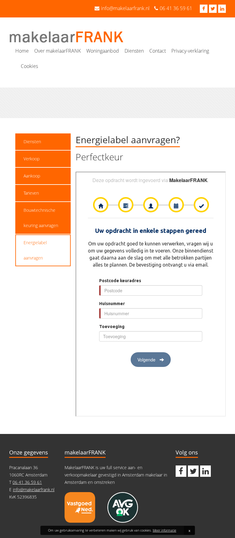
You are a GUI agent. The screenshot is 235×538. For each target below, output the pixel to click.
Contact (157, 50)
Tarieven (31, 193)
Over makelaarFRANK (57, 50)
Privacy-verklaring (190, 50)
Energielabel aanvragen (35, 250)
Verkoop (31, 159)
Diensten (134, 50)
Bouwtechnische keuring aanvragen (41, 217)
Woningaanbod (102, 50)
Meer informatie (164, 530)
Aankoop (32, 176)
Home (22, 50)
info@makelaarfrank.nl (125, 8)
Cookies (29, 66)
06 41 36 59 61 (176, 8)
